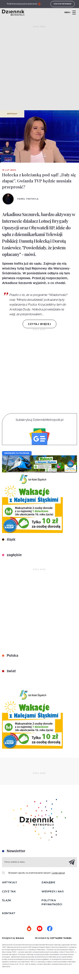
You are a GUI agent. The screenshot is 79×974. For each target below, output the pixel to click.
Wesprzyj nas (53, 891)
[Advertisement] (39, 69)
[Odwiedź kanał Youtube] (39, 929)
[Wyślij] (71, 862)
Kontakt (8, 913)
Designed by (9, 938)
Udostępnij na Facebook (16, 453)
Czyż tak (9, 891)
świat (11, 671)
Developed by (42, 938)
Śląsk (6, 900)
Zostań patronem (63, 4)
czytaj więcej (39, 324)
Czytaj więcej (58, 873)
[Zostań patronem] (29, 929)
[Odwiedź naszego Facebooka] (50, 929)
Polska (12, 656)
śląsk (11, 539)
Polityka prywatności (52, 902)
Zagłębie (48, 882)
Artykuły (12, 114)
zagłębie (14, 555)
